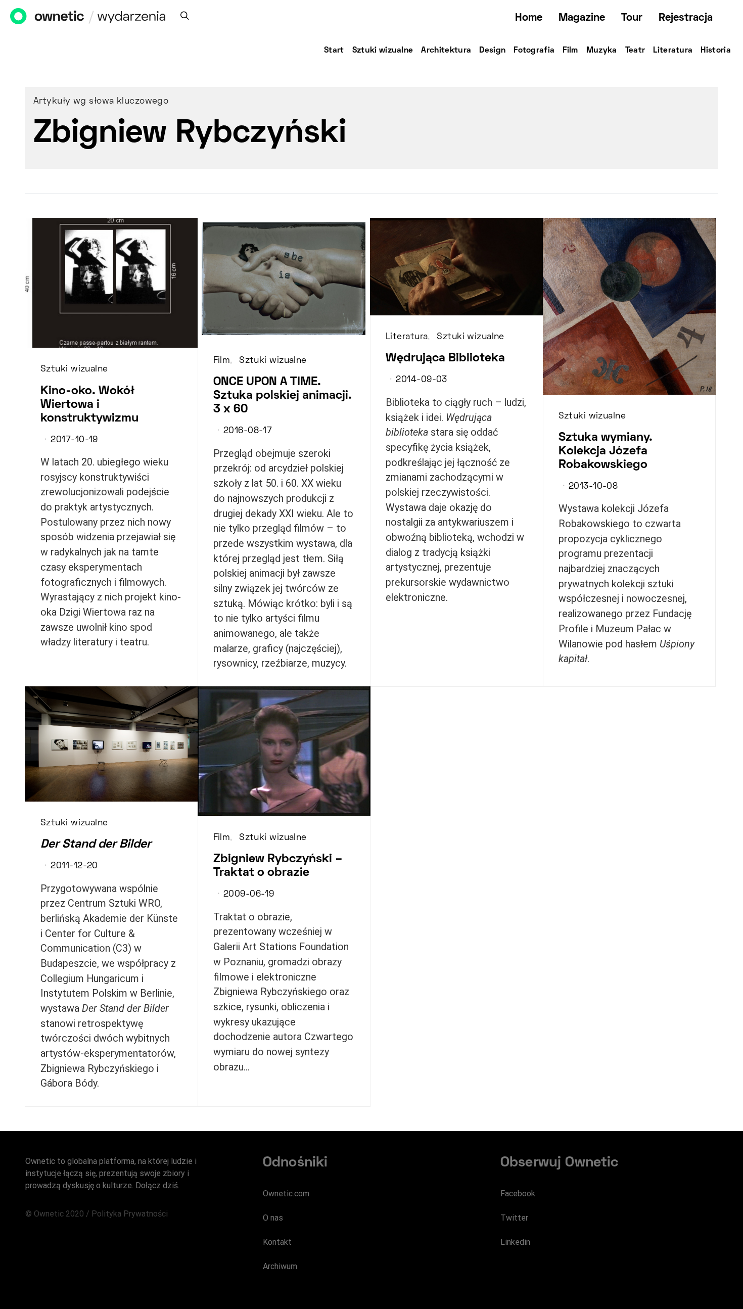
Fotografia (534, 50)
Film (570, 50)
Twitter (514, 1218)
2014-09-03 (421, 380)
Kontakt (277, 1242)
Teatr (635, 50)
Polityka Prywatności (129, 1214)
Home (528, 18)
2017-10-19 (74, 440)
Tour (631, 18)
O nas (273, 1218)
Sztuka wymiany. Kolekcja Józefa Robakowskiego (606, 451)
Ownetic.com (286, 1193)
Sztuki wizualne (382, 50)
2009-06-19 (248, 895)
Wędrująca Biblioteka (445, 358)
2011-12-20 (74, 866)
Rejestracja (686, 18)
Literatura (672, 50)
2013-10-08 (593, 487)
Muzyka (601, 50)
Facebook (517, 1193)
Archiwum (280, 1266)
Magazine (582, 18)
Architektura (446, 50)
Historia (716, 50)
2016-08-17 (247, 431)
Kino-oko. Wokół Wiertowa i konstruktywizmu (89, 405)
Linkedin (515, 1242)
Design (492, 50)
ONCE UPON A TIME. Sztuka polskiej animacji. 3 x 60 (282, 396)
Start (334, 50)
